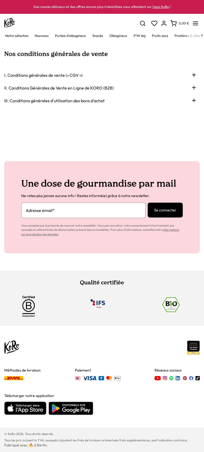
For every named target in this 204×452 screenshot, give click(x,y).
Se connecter (165, 210)
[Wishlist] (154, 23)
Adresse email (40, 210)
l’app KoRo (160, 7)
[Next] (202, 35)
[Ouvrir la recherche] (142, 23)
